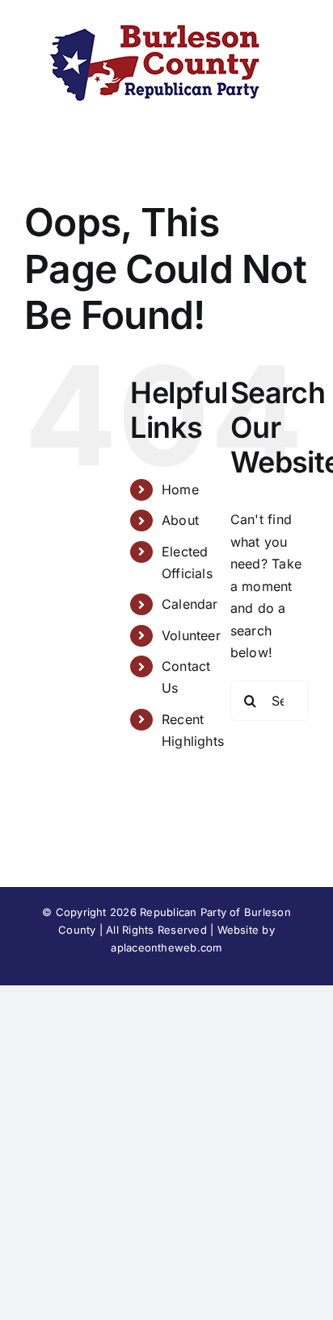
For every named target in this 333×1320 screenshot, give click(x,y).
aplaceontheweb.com (166, 947)
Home (180, 489)
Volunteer (191, 635)
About (180, 520)
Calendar (190, 604)
